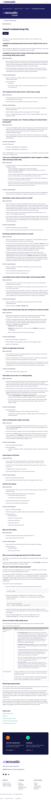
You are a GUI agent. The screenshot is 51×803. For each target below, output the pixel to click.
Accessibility (18, 798)
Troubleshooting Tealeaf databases (10, 721)
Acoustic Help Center (7, 8)
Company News (37, 786)
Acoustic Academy (22, 787)
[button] (25, 23)
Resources (36, 789)
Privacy (1, 798)
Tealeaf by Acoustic (7, 784)
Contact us (6, 769)
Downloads (5, 716)
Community (20, 786)
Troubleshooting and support (38, 8)
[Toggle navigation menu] (46, 2)
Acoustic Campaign (7, 786)
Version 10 (27, 8)
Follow (5, 33)
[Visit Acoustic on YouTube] (6, 775)
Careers (35, 784)
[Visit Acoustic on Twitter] (3, 774)
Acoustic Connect (6, 783)
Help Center (21, 784)
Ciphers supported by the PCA (9, 718)
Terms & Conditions (9, 798)
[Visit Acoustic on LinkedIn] (9, 775)
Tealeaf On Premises (18, 8)
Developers (20, 789)
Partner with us (37, 787)
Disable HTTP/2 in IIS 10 (8, 713)
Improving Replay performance (9, 723)
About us (36, 783)
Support (20, 783)
